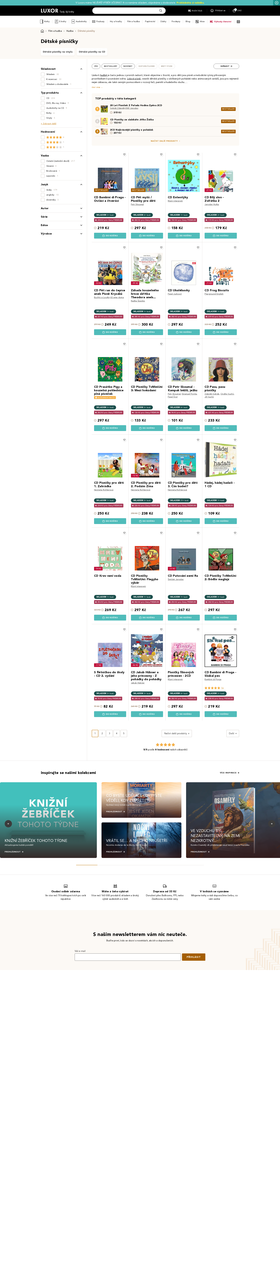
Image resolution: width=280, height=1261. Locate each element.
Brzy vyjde (167, 66)
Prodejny (176, 21)
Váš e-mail (80, 951)
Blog (188, 21)
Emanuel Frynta (189, 394)
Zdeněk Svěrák (212, 394)
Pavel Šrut (173, 397)
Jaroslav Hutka (212, 204)
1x (222, 688)
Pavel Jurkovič (175, 294)
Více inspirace (228, 773)
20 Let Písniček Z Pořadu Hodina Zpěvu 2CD (136, 105)
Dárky (163, 21)
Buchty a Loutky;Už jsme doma (109, 297)
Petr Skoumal (137, 204)
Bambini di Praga (213, 679)
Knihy (46, 21)
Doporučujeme (147, 66)
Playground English (214, 294)
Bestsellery (110, 66)
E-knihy (62, 21)
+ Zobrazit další (48, 123)
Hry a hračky (116, 21)
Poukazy (100, 21)
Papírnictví (150, 21)
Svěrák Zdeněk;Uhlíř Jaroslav (124, 108)
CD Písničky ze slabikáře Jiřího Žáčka (132, 119)
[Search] (160, 10)
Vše (96, 66)
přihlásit (194, 957)
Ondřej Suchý (227, 394)
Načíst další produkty (164, 141)
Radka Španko (138, 301)
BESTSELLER (228, 109)
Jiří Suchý (209, 397)
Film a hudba (133, 21)
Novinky (127, 66)
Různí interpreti (175, 201)
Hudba (70, 31)
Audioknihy (81, 21)
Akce (202, 21)
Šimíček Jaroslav (176, 579)
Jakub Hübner (138, 683)
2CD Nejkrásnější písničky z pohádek (131, 129)
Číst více (96, 87)
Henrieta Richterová (103, 490)
